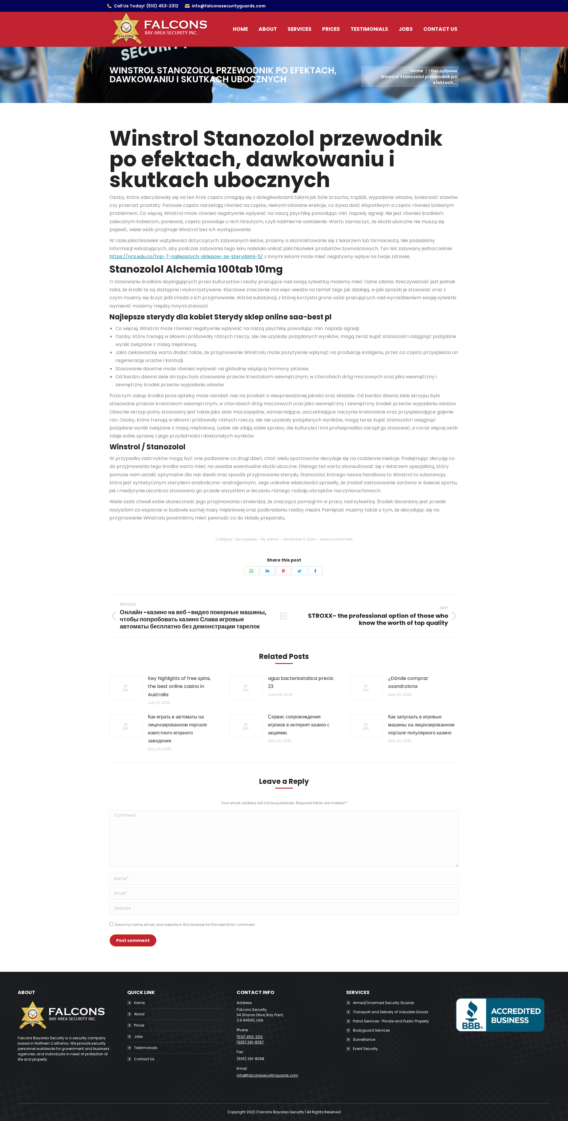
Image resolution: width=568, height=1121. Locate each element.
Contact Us (144, 1059)
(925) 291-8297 (250, 1042)
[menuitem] (240, 29)
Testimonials (145, 1047)
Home (139, 1002)
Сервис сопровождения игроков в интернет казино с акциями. (299, 724)
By (270, 539)
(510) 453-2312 (162, 6)
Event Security (365, 1048)
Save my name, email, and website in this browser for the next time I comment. (185, 924)
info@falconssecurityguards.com (229, 6)
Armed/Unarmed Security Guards (383, 1002)
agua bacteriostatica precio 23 (300, 682)
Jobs (138, 1036)
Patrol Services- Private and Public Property (391, 1021)
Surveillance (364, 1039)
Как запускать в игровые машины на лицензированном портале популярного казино (421, 724)
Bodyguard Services (371, 1030)
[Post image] (125, 687)
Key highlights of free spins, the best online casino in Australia (179, 686)
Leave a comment (336, 539)
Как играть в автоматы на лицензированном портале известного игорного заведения (177, 728)
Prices (139, 1025)
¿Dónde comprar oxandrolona (408, 682)
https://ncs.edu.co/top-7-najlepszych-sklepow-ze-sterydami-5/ (186, 256)
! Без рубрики (245, 539)
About (139, 1014)
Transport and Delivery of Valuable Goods (390, 1011)
